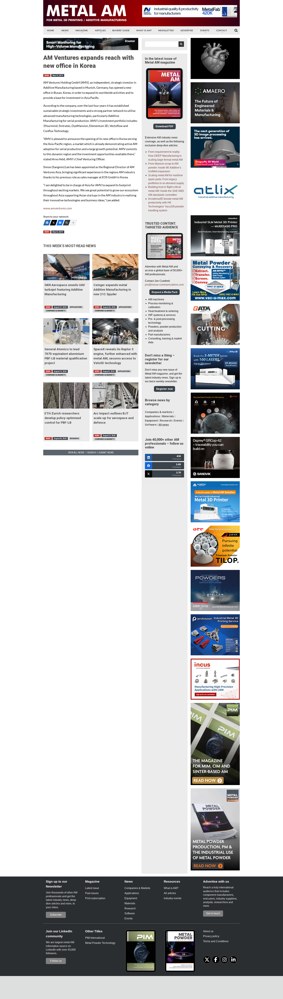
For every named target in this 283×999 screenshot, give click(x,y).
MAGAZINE (81, 30)
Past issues (92, 893)
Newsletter (166, 30)
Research (74, 438)
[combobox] (164, 44)
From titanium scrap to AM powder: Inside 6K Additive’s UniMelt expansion (164, 167)
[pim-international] (141, 952)
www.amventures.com (57, 208)
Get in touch (213, 913)
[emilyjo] (60, 222)
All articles (170, 893)
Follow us (56, 960)
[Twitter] (53, 222)
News (64, 30)
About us (208, 931)
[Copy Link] (66, 222)
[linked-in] (233, 960)
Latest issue (92, 888)
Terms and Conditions (215, 941)
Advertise (186, 30)
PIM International (95, 937)
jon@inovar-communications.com (164, 284)
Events (204, 30)
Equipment (151, 420)
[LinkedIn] (47, 222)
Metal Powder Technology (100, 943)
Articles (100, 30)
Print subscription (95, 898)
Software (151, 424)
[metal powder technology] (181, 952)
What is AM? (143, 30)
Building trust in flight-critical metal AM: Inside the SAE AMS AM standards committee (166, 191)
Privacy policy (211, 936)
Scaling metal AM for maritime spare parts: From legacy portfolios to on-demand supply (166, 179)
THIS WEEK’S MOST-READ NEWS (69, 246)
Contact (221, 30)
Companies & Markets (56, 311)
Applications (76, 307)
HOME (50, 30)
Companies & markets (158, 412)
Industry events (172, 898)
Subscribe (56, 914)
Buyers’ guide (121, 30)
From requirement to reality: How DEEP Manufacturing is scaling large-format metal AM (165, 155)
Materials (168, 416)
